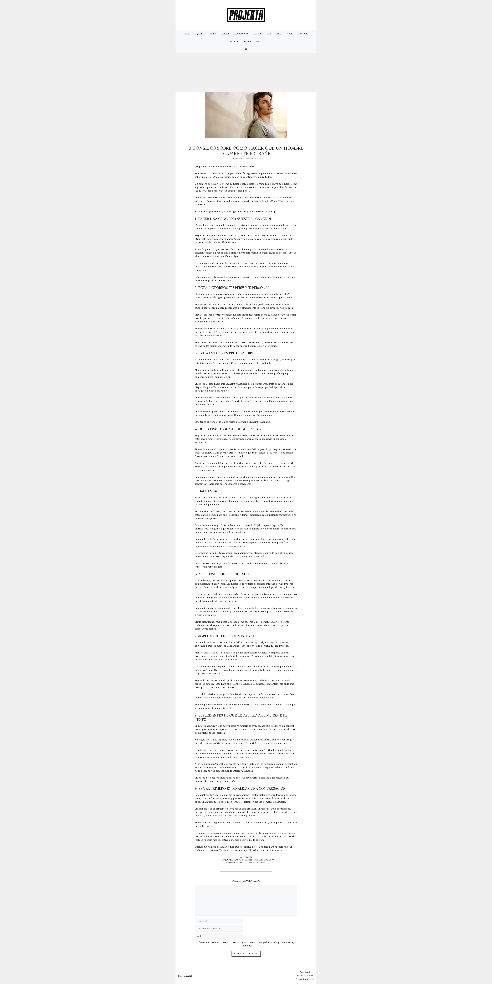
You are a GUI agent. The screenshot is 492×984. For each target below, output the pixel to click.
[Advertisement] (246, 72)
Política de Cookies (305, 975)
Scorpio (234, 41)
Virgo (259, 41)
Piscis (290, 34)
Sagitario (303, 34)
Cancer (225, 34)
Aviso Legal (305, 972)
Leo (268, 34)
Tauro (247, 41)
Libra (278, 34)
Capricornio (241, 34)
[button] (246, 49)
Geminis (257, 34)
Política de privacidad (305, 979)
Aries (213, 34)
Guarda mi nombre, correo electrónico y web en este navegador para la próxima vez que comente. (247, 944)
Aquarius (200, 34)
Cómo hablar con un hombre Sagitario (247, 862)
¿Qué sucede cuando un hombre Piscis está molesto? (247, 860)
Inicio (187, 34)
